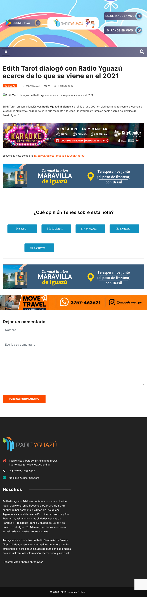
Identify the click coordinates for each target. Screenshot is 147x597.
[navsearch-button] (142, 51)
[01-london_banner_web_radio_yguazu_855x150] (73, 175)
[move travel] (73, 302)
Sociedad (10, 86)
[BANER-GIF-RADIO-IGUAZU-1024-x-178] (73, 135)
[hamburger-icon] (6, 52)
